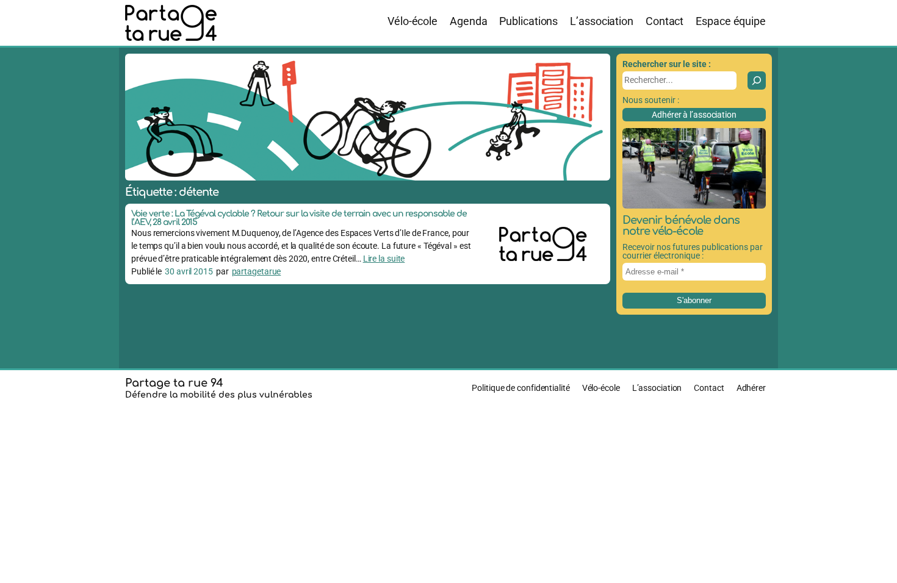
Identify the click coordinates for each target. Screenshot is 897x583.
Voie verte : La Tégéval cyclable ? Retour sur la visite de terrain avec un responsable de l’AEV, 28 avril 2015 (299, 218)
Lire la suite (384, 258)
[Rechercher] (757, 80)
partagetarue (256, 271)
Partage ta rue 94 (174, 383)
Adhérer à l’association (694, 115)
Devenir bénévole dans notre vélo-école (681, 226)
